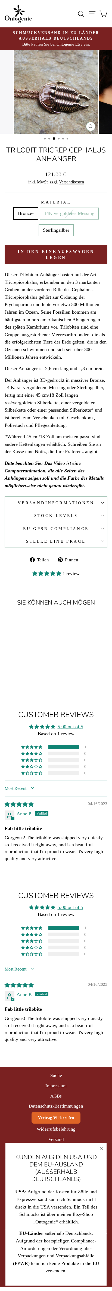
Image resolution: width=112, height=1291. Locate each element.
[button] (47, 573)
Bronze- (26, 213)
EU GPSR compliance (56, 528)
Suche (56, 1075)
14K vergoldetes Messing (69, 213)
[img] (19, 804)
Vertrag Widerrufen (56, 1117)
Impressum (56, 1085)
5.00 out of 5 (70, 726)
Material (56, 202)
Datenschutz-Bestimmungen (56, 1106)
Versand (56, 1139)
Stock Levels (56, 515)
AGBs (56, 1096)
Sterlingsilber (56, 230)
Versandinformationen (56, 503)
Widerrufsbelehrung (56, 1129)
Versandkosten (71, 182)
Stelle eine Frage (56, 541)
